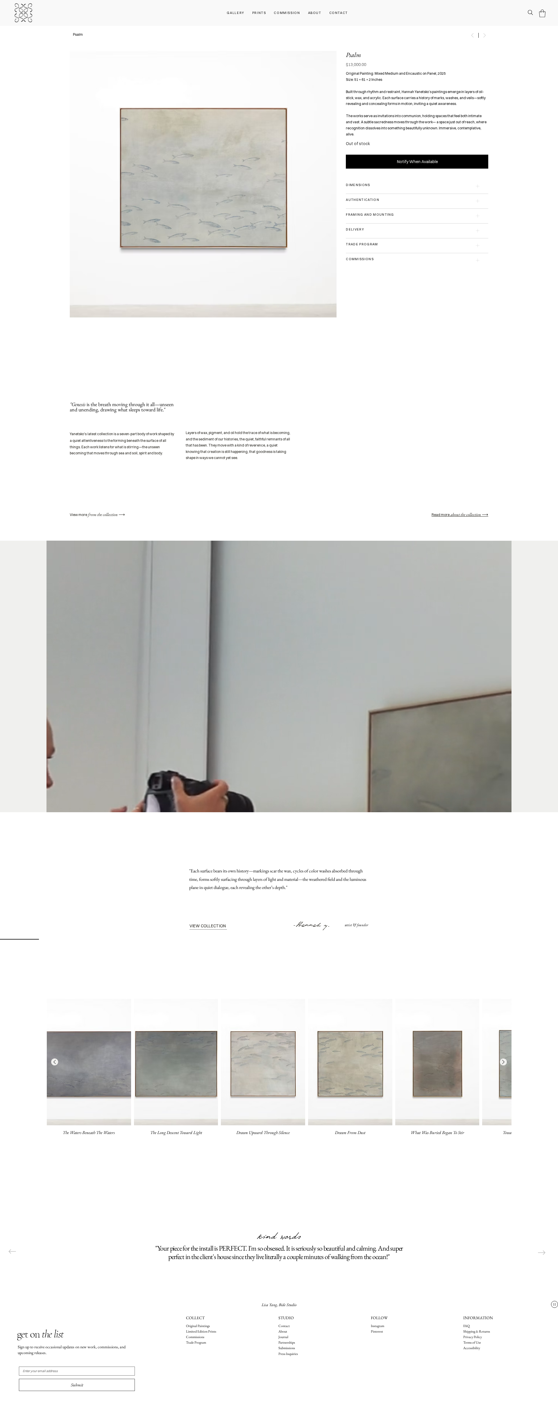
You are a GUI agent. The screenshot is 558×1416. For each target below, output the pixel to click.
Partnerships (286, 1342)
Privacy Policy (472, 1337)
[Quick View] (89, 1062)
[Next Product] (503, 1061)
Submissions (286, 1348)
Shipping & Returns (476, 1331)
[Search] (530, 12)
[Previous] (12, 1251)
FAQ (466, 1326)
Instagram (377, 1326)
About (282, 1331)
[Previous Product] (54, 1061)
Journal (283, 1337)
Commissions (195, 1337)
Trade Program (196, 1342)
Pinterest (377, 1331)
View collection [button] (207, 926)
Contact (284, 1326)
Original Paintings (198, 1326)
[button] (542, 13)
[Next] (541, 1252)
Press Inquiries (288, 1353)
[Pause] (554, 1304)
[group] (279, 1070)
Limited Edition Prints (201, 1331)
